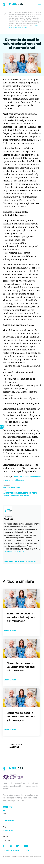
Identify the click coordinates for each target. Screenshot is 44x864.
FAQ (4, 817)
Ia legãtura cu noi (11, 851)
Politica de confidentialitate (35, 856)
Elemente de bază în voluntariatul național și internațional (21, 617)
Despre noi (8, 807)
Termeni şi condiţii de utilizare (22, 856)
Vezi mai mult (10, 630)
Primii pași (15, 488)
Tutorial (5, 837)
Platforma (8, 831)
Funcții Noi (6, 840)
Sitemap (14, 856)
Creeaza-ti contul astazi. (14, 552)
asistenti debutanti (20, 496)
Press (4, 813)
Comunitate (8, 821)
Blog (4, 827)
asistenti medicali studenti (16, 493)
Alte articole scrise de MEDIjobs (20, 562)
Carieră (6, 488)
